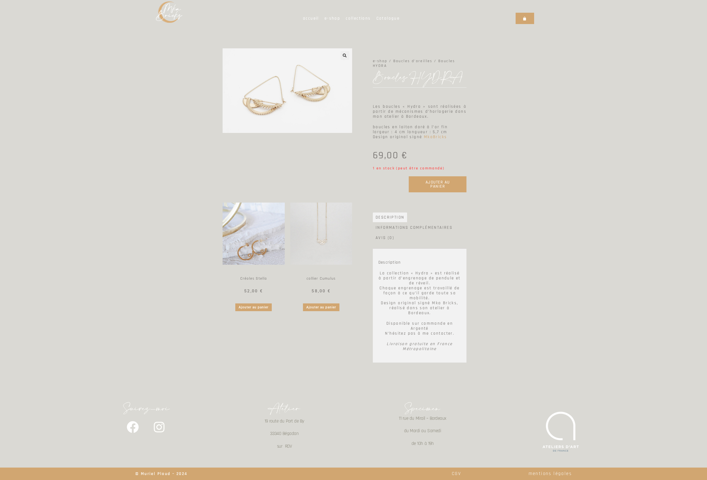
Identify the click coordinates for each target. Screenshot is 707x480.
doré (329, 272)
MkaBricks (435, 137)
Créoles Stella (253, 278)
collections (358, 18)
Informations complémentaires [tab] (414, 227)
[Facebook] (133, 427)
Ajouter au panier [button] (253, 307)
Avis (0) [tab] (385, 237)
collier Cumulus (321, 278)
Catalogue (388, 18)
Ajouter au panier (438, 184)
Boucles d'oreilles (253, 272)
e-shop (332, 18)
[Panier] (525, 18)
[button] (345, 55)
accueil (311, 18)
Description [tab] (390, 217)
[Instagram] (159, 427)
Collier (315, 272)
